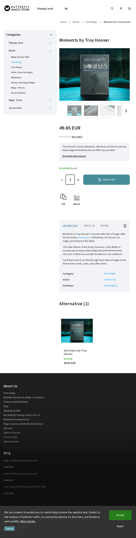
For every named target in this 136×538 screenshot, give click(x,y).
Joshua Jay (110, 279)
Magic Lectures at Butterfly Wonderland (23, 424)
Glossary (8, 428)
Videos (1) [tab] (89, 226)
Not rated (77, 137)
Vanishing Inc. (111, 285)
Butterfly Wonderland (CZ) (17, 419)
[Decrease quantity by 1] (61, 179)
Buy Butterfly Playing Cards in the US (22, 415)
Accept (120, 515)
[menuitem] (47, 9)
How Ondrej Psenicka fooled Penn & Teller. (25, 487)
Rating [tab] (105, 226)
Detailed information (74, 156)
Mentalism (16, 77)
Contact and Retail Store (16, 402)
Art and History (18, 92)
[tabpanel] (77, 344)
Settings (9, 528)
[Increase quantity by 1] (78, 179)
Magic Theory (18, 87)
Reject (120, 526)
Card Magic (16, 62)
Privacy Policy (11, 437)
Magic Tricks (15, 100)
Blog (6, 406)
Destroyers (84, 237)
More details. (28, 521)
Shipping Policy (11, 441)
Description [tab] (70, 226)
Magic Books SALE (20, 57)
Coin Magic (16, 67)
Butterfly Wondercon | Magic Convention (24, 397)
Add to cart (109, 179)
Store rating (9, 393)
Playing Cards (16, 43)
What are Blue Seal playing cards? (20, 474)
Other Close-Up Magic (22, 72)
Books (12, 50)
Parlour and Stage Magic (23, 82)
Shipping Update (12, 411)
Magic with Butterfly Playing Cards (20, 460)
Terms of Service (12, 433)
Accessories (15, 108)
